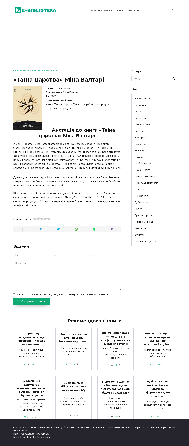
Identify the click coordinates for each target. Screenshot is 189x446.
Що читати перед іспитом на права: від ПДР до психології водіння (157, 339)
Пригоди (140, 189)
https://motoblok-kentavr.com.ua (31, 437)
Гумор (138, 111)
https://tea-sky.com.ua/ (36, 433)
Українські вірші (144, 221)
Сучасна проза (143, 215)
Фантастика (142, 228)
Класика (139, 150)
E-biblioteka (20, 70)
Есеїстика (140, 144)
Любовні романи (145, 163)
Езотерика (141, 137)
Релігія (138, 208)
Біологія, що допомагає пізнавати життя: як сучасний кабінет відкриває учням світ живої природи (31, 390)
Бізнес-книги (142, 98)
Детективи (141, 118)
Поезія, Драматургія (146, 182)
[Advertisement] (94, 39)
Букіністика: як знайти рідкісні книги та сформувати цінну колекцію (158, 389)
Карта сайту (135, 10)
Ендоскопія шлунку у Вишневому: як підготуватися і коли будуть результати (116, 387)
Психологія (141, 195)
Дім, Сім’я (140, 131)
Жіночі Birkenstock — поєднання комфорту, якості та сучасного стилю (115, 338)
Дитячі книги (142, 124)
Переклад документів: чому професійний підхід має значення (31, 339)
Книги (120, 10)
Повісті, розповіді (145, 176)
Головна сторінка (101, 10)
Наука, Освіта (142, 169)
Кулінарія (140, 156)
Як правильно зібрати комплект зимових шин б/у (73, 386)
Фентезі (139, 234)
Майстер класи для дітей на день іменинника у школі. (73, 338)
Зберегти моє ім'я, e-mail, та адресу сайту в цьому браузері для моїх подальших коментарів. (63, 294)
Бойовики (141, 105)
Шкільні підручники (146, 241)
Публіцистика (143, 202)
